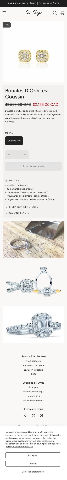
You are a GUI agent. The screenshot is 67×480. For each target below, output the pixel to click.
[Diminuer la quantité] (9, 154)
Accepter (32, 455)
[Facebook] (25, 415)
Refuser (32, 463)
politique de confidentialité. (19, 446)
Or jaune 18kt (14, 140)
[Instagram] (33, 415)
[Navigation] (4, 13)
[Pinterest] (41, 415)
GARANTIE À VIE (49, 3)
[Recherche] (55, 13)
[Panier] (62, 13)
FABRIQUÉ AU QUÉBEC (22, 3)
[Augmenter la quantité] (25, 154)
